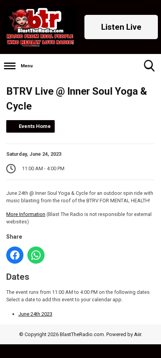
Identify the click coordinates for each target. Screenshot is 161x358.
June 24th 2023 (35, 314)
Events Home (35, 126)
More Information (25, 214)
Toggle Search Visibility (149, 65)
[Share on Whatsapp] (36, 255)
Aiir (137, 334)
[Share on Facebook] (14, 255)
